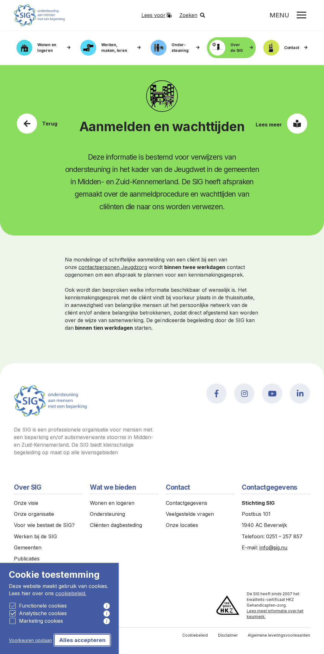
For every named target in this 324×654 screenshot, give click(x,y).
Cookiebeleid (195, 635)
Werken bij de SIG (35, 536)
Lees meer (269, 124)
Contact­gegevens (186, 503)
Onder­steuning (179, 47)
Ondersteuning (107, 514)
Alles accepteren (82, 640)
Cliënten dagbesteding (116, 525)
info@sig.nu (273, 547)
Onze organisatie (34, 514)
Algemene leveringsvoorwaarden (279, 635)
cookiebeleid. (70, 593)
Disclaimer (228, 635)
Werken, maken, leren (114, 47)
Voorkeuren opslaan (30, 640)
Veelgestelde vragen (190, 514)
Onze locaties (182, 525)
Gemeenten (27, 547)
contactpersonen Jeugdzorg (112, 267)
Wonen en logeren (46, 47)
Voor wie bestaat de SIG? (44, 525)
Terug (49, 123)
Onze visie (26, 503)
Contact (291, 47)
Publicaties (27, 558)
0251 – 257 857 (284, 536)
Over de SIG (236, 47)
